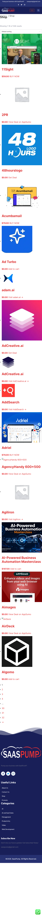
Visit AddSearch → (17, 409)
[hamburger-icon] (32, 10)
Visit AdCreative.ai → (18, 381)
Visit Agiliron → (15, 519)
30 (3, 708)
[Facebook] (18, 4)
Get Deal (12, 177)
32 (3, 717)
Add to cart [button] (13, 269)
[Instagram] (24, 4)
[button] (38, 10)
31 (3, 713)
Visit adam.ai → (15, 297)
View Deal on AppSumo (19, 122)
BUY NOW (14, 76)
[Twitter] (21, 4)
